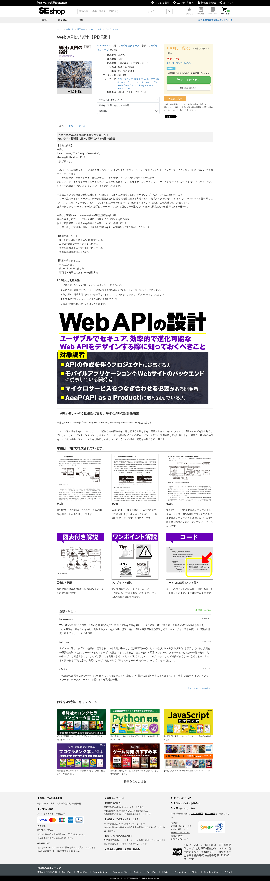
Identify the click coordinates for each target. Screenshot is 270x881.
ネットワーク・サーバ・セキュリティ (139, 82)
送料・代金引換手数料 (51, 798)
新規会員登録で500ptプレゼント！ (215, 20)
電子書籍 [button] (62, 20)
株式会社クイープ (129, 45)
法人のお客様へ (185, 2)
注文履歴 (201, 14)
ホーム (59, 29)
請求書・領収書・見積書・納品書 (123, 849)
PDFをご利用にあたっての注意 (114, 105)
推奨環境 (103, 111)
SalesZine (152, 872)
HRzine (165, 872)
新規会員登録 (208, 2)
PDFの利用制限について (111, 99)
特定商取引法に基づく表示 (181, 826)
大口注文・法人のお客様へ (186, 803)
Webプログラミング (128, 85)
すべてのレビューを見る (200, 688)
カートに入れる (190, 80)
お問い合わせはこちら (184, 808)
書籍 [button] (44, 20)
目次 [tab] (71, 126)
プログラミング (125, 79)
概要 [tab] (61, 126)
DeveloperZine (211, 872)
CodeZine (67, 872)
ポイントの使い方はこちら (179, 63)
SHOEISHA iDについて (179, 839)
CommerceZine (120, 872)
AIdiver (195, 872)
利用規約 (174, 823)
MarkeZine (82, 872)
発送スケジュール (115, 798)
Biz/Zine (137, 872)
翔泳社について (177, 836)
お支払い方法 (46, 809)
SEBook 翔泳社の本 (47, 872)
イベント (228, 872)
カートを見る (226, 12)
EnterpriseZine (100, 872)
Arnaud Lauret (104, 45)
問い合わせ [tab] (84, 126)
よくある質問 (162, 2)
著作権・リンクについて (180, 832)
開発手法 (138, 79)
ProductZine (181, 872)
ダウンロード (212, 14)
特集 (81, 20)
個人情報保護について (179, 829)
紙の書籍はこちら (188, 88)
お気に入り (189, 14)
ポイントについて (182, 798)
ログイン (227, 2)
